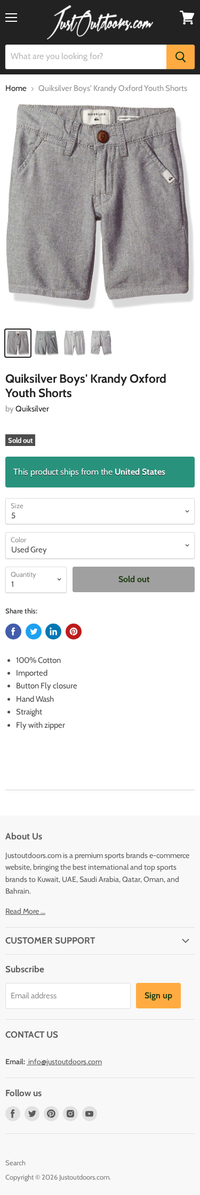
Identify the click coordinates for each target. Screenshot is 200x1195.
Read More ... (25, 911)
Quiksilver (32, 409)
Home (16, 88)
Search (15, 1162)
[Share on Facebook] (13, 631)
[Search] (180, 57)
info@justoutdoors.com (65, 1061)
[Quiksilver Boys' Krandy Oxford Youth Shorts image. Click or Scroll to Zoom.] (100, 212)
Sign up (158, 995)
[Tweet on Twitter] (34, 631)
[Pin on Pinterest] (74, 631)
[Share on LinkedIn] (53, 631)
